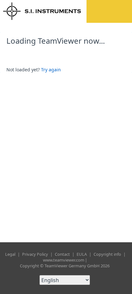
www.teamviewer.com (63, 260)
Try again (51, 70)
